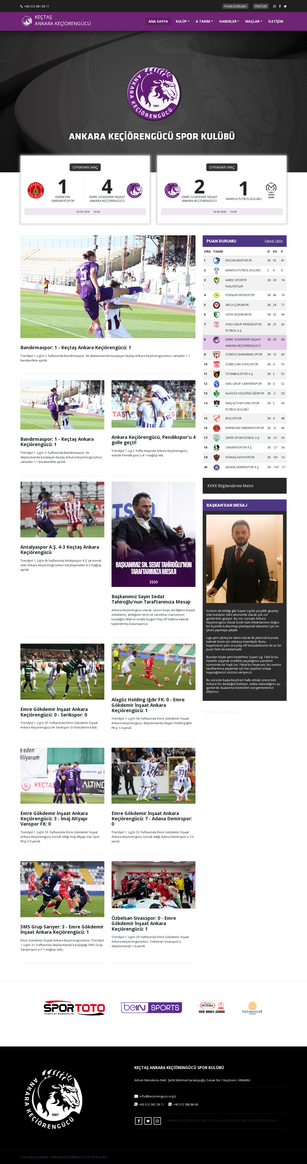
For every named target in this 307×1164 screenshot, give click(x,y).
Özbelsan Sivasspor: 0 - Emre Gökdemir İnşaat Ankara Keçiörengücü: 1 (144, 923)
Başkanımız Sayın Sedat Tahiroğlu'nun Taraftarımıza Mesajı (151, 599)
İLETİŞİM (275, 21)
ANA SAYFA (159, 21)
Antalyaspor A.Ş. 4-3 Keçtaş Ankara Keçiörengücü (59, 549)
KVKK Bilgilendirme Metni (230, 485)
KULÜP (181, 21)
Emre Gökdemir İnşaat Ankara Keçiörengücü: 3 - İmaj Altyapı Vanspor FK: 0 (54, 818)
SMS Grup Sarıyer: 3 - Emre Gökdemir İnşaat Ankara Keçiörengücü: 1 (62, 929)
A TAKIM (203, 21)
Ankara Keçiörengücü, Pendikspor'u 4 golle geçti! (153, 440)
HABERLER (227, 21)
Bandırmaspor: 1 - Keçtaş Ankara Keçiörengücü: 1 (75, 347)
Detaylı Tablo (274, 241)
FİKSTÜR (261, 6)
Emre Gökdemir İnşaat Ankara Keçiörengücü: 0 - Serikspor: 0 (54, 712)
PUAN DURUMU (235, 6)
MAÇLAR (252, 21)
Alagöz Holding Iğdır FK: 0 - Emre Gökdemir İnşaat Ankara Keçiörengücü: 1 (148, 705)
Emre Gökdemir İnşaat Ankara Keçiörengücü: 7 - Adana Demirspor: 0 (152, 818)
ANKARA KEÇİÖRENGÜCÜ (63, 23)
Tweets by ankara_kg (222, 711)
